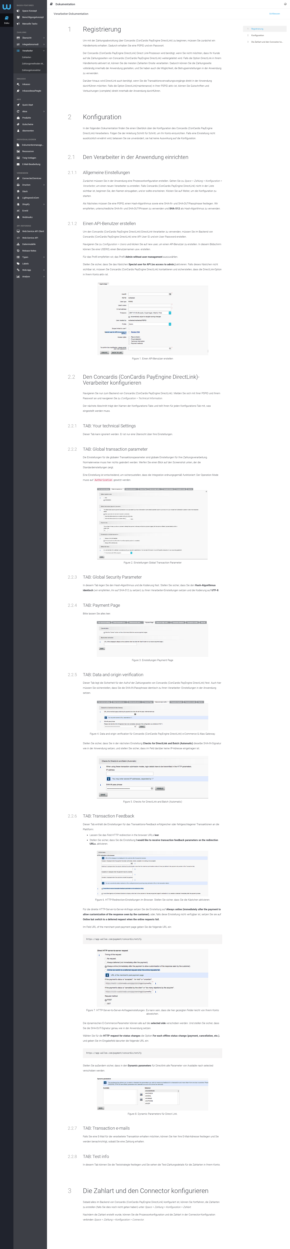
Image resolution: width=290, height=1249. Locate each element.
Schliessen (274, 13)
